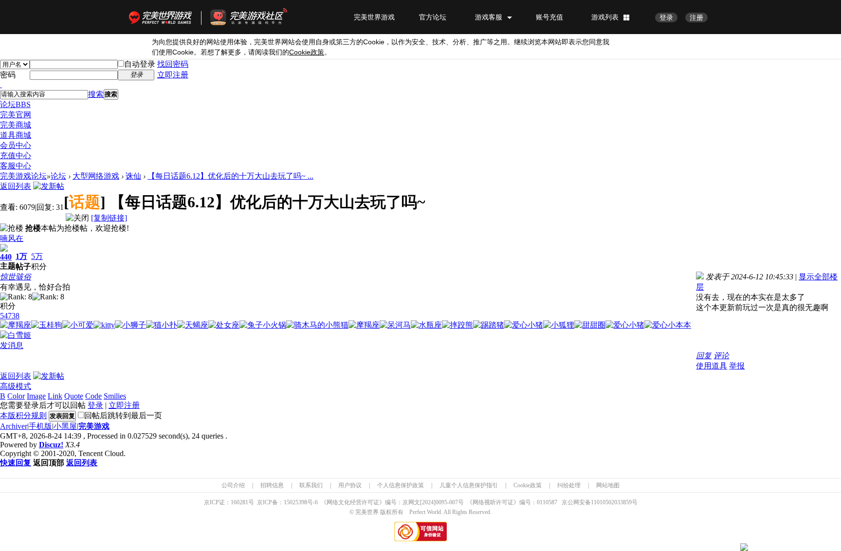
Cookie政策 (527, 485)
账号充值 (549, 17)
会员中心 (15, 145)
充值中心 (15, 155)
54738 (9, 316)
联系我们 (311, 485)
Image (36, 396)
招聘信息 (272, 485)
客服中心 (15, 166)
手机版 (40, 426)
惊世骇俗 (15, 277)
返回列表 (15, 186)
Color (16, 396)
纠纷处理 (569, 485)
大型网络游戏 (96, 176)
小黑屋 (65, 426)
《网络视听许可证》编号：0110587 (512, 502)
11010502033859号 (614, 502)
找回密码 (172, 64)
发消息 (11, 345)
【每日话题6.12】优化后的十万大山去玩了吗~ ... (230, 176)
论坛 (15, 104)
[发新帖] (48, 186)
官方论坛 (432, 17)
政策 (306, 52)
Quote (73, 396)
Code (93, 396)
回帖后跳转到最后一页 (123, 415)
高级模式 (15, 386)
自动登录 (139, 64)
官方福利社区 (257, 17)
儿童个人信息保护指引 (468, 485)
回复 (704, 355)
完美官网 (15, 114)
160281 (239, 502)
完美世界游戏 (162, 17)
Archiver (13, 426)
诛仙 (133, 176)
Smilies (115, 396)
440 (6, 257)
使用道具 (711, 366)
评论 (721, 355)
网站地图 (608, 485)
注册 (696, 17)
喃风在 (11, 238)
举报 (737, 366)
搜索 (96, 94)
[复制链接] (109, 218)
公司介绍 (233, 485)
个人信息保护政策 (400, 485)
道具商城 (15, 135)
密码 (8, 75)
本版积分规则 (23, 415)
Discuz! (51, 445)
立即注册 (172, 75)
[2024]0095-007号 (442, 502)
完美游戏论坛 (23, 176)
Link (55, 396)
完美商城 (15, 125)
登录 (666, 17)
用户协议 (350, 485)
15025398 (295, 502)
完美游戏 (94, 426)
